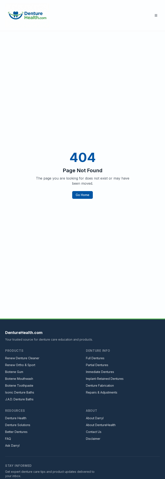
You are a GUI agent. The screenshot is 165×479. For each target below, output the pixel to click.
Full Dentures (95, 358)
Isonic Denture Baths (19, 392)
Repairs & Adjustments (101, 392)
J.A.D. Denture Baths (19, 399)
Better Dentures (16, 432)
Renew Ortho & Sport (20, 365)
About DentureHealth (101, 425)
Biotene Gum (14, 372)
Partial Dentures (97, 365)
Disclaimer (93, 438)
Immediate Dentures (100, 372)
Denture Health (15, 418)
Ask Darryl (12, 445)
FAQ (8, 438)
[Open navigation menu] (156, 15)
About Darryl (95, 418)
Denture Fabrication (100, 385)
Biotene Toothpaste (19, 385)
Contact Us (93, 432)
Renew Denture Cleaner (22, 358)
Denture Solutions (17, 425)
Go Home (82, 195)
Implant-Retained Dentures (105, 378)
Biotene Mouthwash (19, 378)
